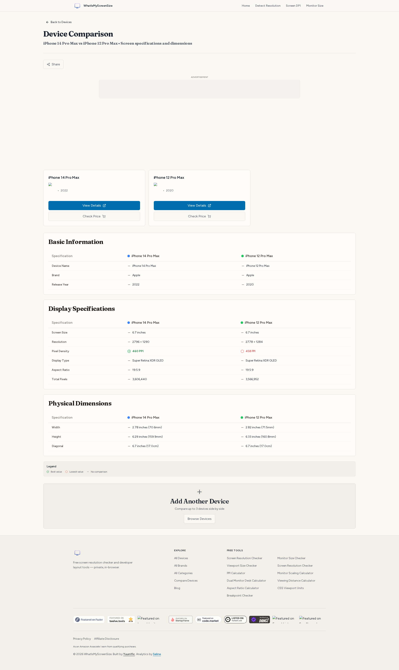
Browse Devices (199, 519)
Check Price (92, 216)
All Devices (181, 558)
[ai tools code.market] (208, 619)
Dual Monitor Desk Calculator (246, 580)
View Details (92, 205)
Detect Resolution (268, 5)
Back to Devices (61, 22)
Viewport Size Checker (242, 565)
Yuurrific (129, 654)
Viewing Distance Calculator (296, 580)
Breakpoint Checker (240, 595)
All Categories (183, 573)
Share (56, 64)
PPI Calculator (236, 573)
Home (246, 5)
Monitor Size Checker (291, 558)
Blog (177, 588)
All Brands (180, 565)
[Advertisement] (199, 134)
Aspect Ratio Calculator (243, 588)
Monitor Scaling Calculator (295, 573)
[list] (199, 619)
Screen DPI (293, 5)
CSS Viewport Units (290, 588)
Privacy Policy (82, 639)
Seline (157, 654)
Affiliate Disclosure (106, 639)
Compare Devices (186, 580)
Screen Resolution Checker (244, 558)
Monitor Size (314, 5)
